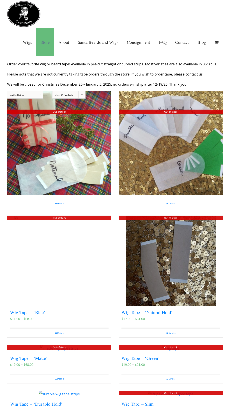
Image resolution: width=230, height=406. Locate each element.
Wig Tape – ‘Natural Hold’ (147, 312)
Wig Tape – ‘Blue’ (27, 312)
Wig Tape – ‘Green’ (140, 358)
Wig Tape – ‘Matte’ (28, 358)
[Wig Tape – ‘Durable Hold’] (59, 394)
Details (60, 203)
